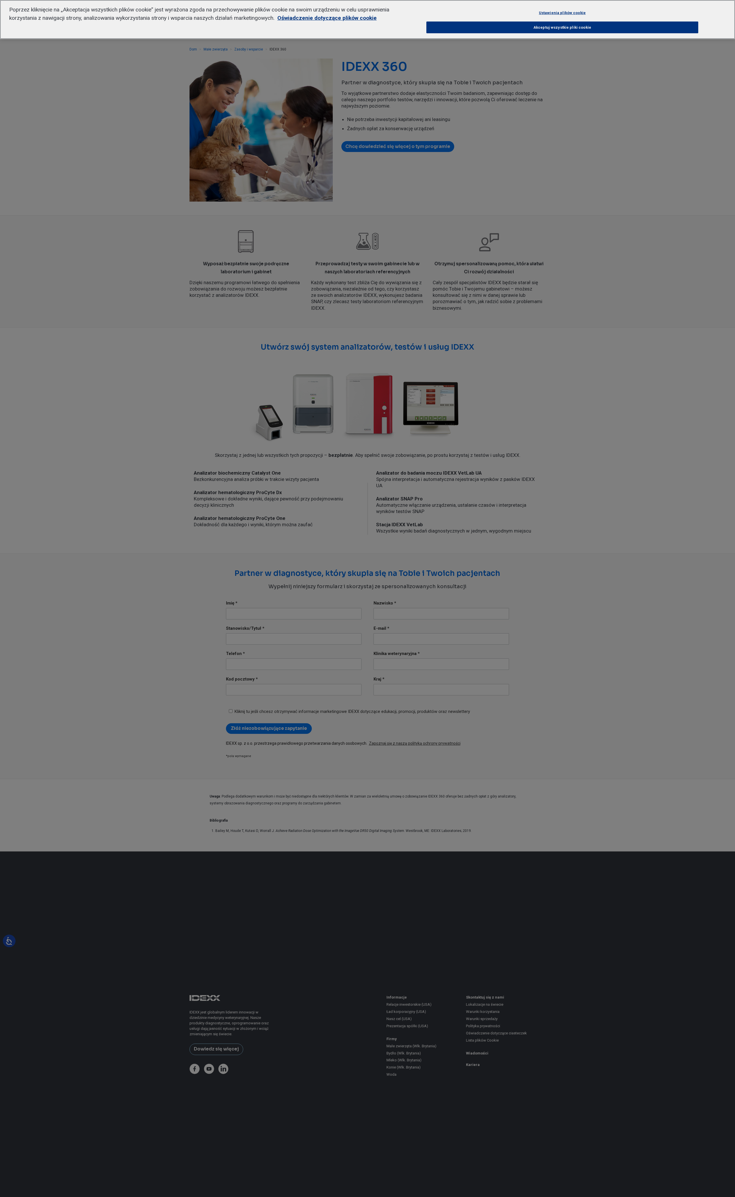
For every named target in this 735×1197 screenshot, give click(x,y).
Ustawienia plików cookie (562, 13)
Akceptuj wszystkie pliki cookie (562, 27)
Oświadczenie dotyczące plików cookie (327, 18)
